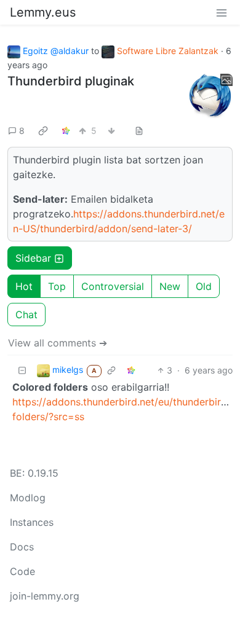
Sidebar (33, 258)
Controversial (112, 286)
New (169, 286)
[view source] (139, 130)
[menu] (221, 12)
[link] (43, 130)
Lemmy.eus (43, 12)
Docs (22, 547)
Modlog (28, 497)
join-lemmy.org (44, 596)
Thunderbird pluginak (70, 81)
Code (22, 571)
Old (204, 286)
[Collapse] (22, 370)
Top (57, 286)
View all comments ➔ (57, 343)
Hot (24, 286)
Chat (26, 314)
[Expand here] (210, 96)
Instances (32, 522)
